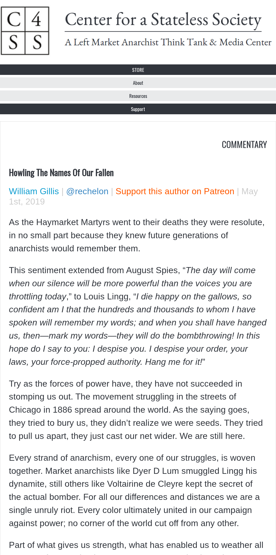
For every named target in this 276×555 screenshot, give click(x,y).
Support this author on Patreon (175, 191)
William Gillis (34, 191)
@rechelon (87, 191)
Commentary (244, 143)
